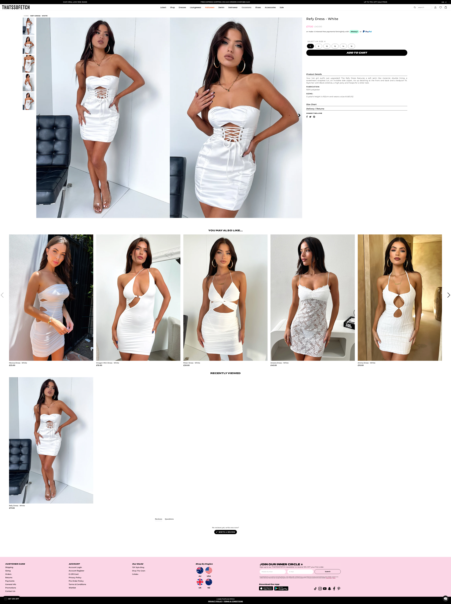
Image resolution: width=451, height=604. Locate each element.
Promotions (10, 588)
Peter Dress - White (191, 363)
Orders (8, 574)
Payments (9, 581)
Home (26, 16)
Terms (334, 577)
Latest (163, 7)
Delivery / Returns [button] (315, 109)
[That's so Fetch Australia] (200, 570)
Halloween (209, 7)
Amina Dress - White (366, 363)
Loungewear (195, 7)
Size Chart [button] (311, 104)
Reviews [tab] (158, 519)
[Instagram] (320, 589)
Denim (221, 7)
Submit (327, 571)
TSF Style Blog (138, 567)
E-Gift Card (73, 574)
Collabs (135, 574)
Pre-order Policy (76, 581)
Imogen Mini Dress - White (107, 363)
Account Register (76, 571)
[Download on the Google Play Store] (281, 590)
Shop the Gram (138, 571)
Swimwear (233, 7)
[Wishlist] (440, 7)
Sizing (8, 571)
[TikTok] (315, 589)
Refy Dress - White (39, 16)
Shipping (9, 567)
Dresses (182, 7)
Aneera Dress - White (279, 363)
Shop (172, 7)
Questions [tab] (169, 519)
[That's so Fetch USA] (208, 570)
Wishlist (72, 588)
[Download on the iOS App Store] (266, 590)
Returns (8, 577)
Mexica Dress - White (18, 363)
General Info (10, 584)
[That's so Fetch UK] (200, 582)
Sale (282, 7)
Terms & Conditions (77, 584)
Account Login (75, 567)
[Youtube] (324, 589)
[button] (435, 7)
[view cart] (446, 7)
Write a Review (227, 532)
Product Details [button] (314, 74)
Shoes (258, 7)
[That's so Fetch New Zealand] (208, 582)
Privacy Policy (75, 577)
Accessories (270, 7)
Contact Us (10, 591)
